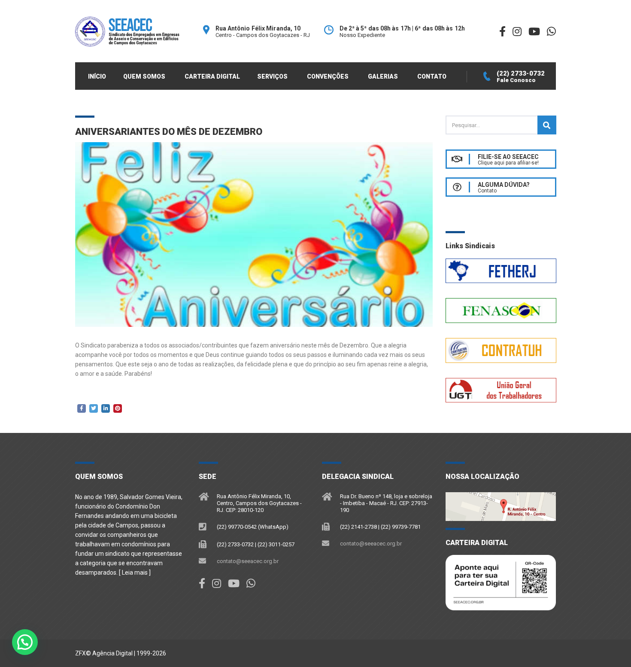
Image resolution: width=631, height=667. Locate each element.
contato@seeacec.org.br (248, 561)
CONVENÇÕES (328, 76)
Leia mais (135, 572)
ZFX (80, 653)
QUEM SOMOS (144, 76)
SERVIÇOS (272, 76)
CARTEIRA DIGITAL (212, 76)
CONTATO (431, 76)
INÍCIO (97, 76)
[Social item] (202, 583)
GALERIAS (383, 76)
